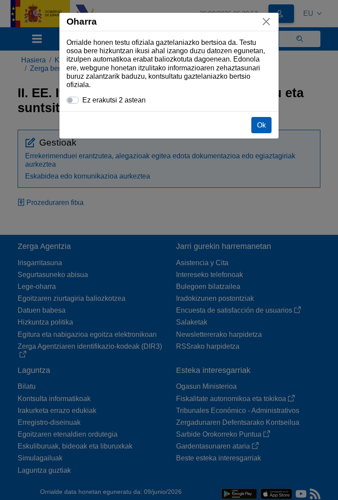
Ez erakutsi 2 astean (114, 100)
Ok (261, 125)
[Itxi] (266, 21)
